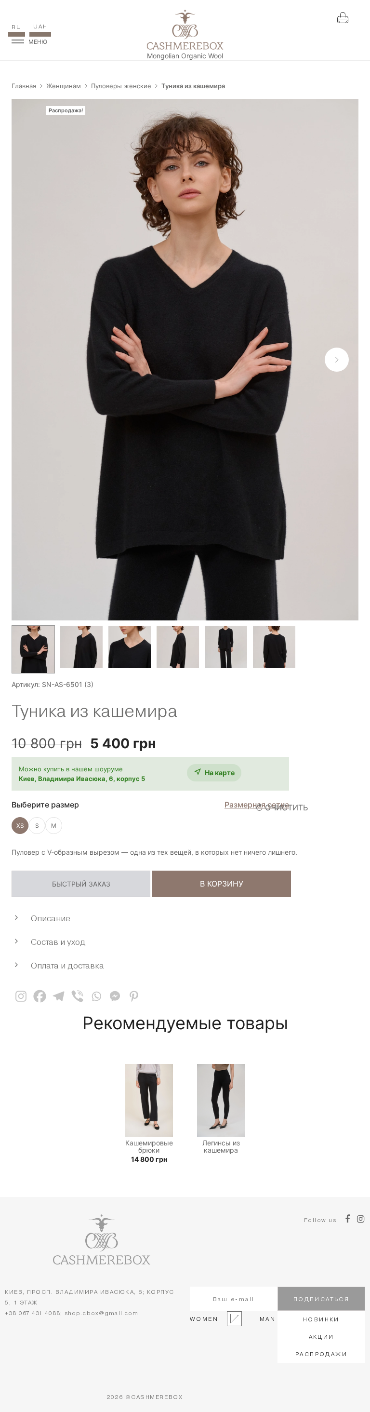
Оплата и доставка (67, 965)
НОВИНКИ (321, 1319)
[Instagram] (21, 996)
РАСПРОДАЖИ (321, 1354)
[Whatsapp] (96, 996)
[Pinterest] (133, 996)
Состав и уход (58, 942)
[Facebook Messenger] (114, 996)
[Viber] (77, 996)
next (337, 360)
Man (265, 1318)
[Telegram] (58, 996)
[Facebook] (39, 996)
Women (204, 1318)
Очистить (286, 807)
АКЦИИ (321, 1336)
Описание (50, 918)
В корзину (221, 883)
